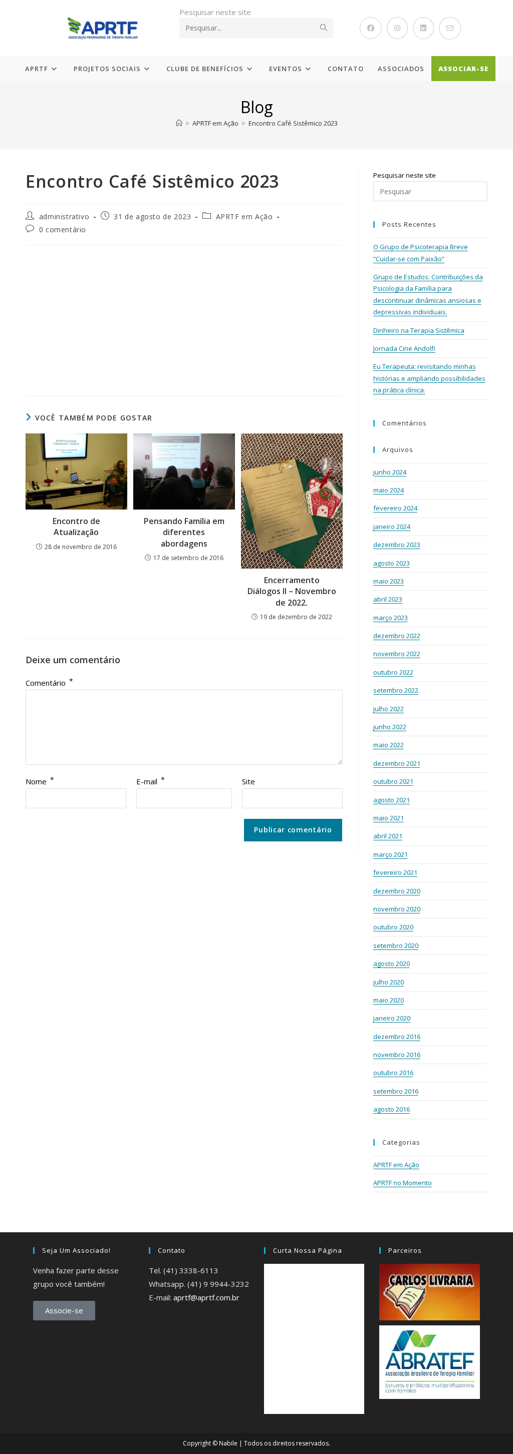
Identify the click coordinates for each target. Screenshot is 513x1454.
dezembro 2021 (396, 763)
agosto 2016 (391, 1109)
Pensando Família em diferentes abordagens (184, 532)
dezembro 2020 (396, 890)
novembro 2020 (396, 908)
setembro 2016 (395, 1091)
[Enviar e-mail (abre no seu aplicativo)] (450, 28)
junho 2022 (389, 726)
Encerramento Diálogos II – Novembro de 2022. (291, 591)
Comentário (49, 683)
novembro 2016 (396, 1054)
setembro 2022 (395, 690)
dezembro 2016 (396, 1036)
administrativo (64, 216)
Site (248, 781)
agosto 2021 (391, 799)
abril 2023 (387, 599)
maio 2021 (388, 817)
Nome (40, 781)
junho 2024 (389, 471)
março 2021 (390, 854)
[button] (40, 310)
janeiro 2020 (391, 1018)
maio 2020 (388, 1000)
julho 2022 (388, 708)
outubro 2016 (393, 1072)
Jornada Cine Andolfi (404, 348)
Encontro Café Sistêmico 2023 (293, 123)
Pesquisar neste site (215, 12)
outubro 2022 (393, 672)
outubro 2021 (393, 781)
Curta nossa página (307, 1250)
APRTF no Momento (402, 1182)
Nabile (228, 1443)
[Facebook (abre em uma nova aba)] (371, 28)
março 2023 (390, 617)
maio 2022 (388, 744)
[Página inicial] (179, 123)
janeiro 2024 (391, 526)
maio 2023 (388, 581)
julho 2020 (388, 982)
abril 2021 (387, 835)
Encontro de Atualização (76, 527)
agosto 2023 (391, 563)
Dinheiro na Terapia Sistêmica (418, 330)
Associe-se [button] (64, 1310)
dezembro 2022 (396, 635)
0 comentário (62, 229)
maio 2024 (388, 490)
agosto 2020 (391, 963)
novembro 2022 (396, 653)
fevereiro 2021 (395, 872)
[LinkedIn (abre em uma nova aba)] (423, 28)
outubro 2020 (393, 926)
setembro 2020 (395, 945)
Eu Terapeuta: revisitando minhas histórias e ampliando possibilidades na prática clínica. (429, 378)
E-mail (150, 781)
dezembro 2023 (396, 544)
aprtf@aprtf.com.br (206, 1297)
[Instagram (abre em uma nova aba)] (397, 28)
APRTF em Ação (244, 216)
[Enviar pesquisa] (324, 28)
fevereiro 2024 (395, 508)
